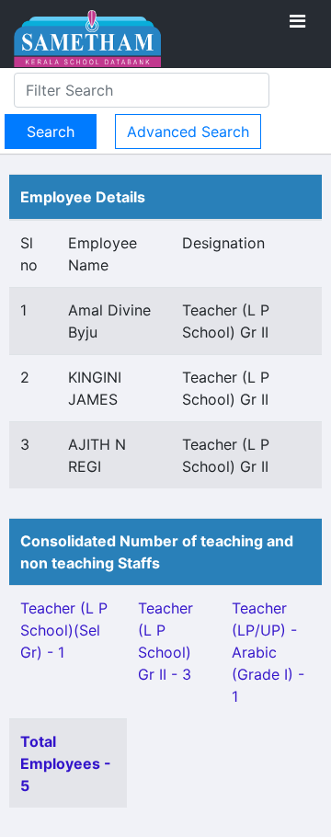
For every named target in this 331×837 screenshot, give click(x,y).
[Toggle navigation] (297, 21)
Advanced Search (188, 131)
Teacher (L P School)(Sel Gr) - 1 (64, 630)
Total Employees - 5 (65, 763)
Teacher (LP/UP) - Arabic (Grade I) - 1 (268, 652)
